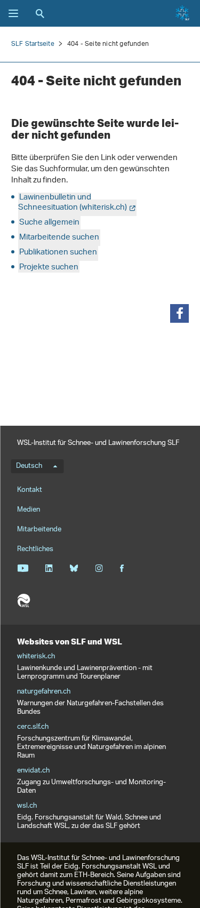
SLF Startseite (32, 44)
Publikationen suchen (58, 252)
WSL (23, 600)
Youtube (22, 568)
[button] (179, 313)
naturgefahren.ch (43, 692)
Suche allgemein (49, 222)
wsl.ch (27, 806)
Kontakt (29, 490)
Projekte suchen (48, 267)
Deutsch (29, 466)
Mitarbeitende (39, 529)
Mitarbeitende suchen (59, 237)
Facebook (121, 568)
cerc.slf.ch (33, 727)
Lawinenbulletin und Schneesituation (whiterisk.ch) (72, 202)
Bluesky (73, 568)
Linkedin (48, 568)
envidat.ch (33, 771)
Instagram (98, 568)
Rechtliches (35, 549)
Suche (40, 13)
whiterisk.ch (36, 656)
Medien (28, 509)
